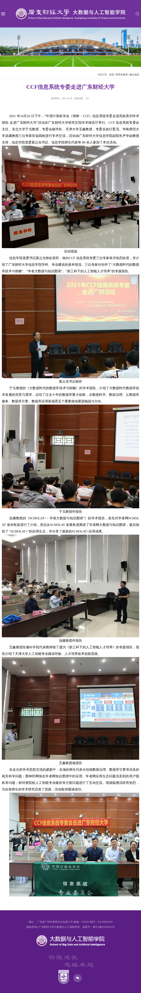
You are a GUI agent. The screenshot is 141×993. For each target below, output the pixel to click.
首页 (111, 74)
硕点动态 (134, 74)
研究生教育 (122, 74)
